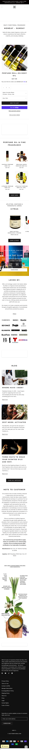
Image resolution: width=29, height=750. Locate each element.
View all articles (14, 480)
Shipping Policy (6, 693)
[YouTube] (5, 673)
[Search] (24, 7)
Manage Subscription (7, 688)
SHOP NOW (14, 195)
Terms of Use (5, 683)
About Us (4, 695)
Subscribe (14, 269)
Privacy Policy (5, 681)
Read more (5, 399)
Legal (3, 700)
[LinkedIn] (12, 673)
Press (3, 698)
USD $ (14, 730)
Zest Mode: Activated (14, 422)
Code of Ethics (5, 705)
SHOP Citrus (14, 240)
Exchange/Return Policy (8, 690)
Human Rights (5, 703)
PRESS (14, 313)
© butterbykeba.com (14, 733)
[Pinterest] (2, 673)
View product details (14, 115)
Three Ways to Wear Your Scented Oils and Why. (13, 459)
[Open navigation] (2, 7)
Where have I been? (13, 388)
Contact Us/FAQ (6, 686)
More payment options (14, 110)
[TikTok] (8, 673)
